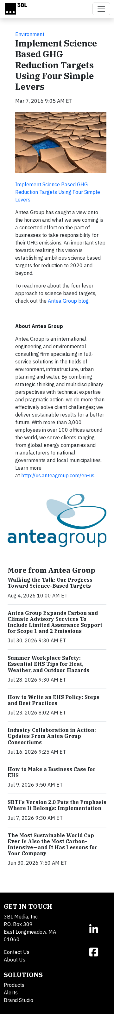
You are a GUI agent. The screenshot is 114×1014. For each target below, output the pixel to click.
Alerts (11, 992)
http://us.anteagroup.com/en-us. (58, 475)
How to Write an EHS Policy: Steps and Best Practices (53, 700)
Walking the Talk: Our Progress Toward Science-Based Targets (50, 583)
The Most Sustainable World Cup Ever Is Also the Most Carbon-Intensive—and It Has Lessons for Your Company (53, 844)
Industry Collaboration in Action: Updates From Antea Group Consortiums (52, 736)
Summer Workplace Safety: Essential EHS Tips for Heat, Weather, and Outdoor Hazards (48, 664)
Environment (29, 34)
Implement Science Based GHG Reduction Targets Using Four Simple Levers (57, 192)
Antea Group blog (68, 301)
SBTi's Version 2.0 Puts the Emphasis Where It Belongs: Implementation (57, 805)
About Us (14, 959)
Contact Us (16, 952)
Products (14, 985)
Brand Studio (18, 1000)
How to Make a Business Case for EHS (52, 772)
